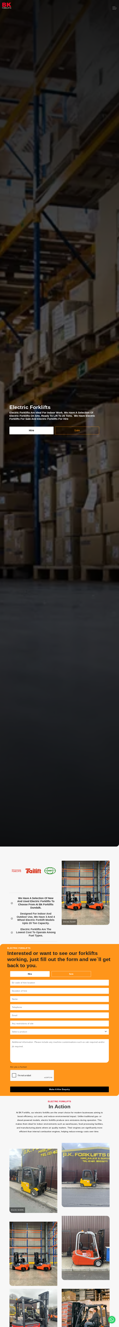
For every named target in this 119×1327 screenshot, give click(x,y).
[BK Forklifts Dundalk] (7, 10)
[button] (33, 1181)
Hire (31, 430)
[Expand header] (114, 8)
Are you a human (18, 1067)
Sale (77, 430)
